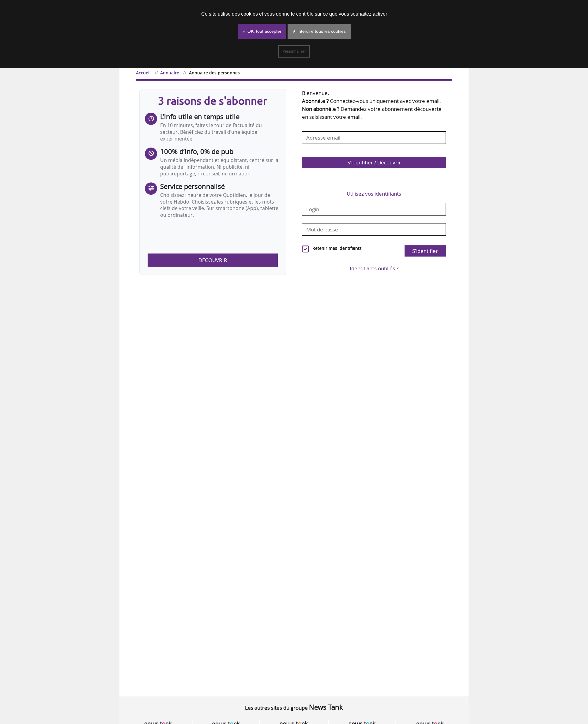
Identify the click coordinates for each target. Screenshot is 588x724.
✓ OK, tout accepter (262, 31)
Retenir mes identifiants (337, 248)
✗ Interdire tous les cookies (319, 31)
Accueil (143, 73)
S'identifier (425, 250)
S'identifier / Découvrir (374, 162)
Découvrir (212, 260)
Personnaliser (294, 51)
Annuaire (169, 73)
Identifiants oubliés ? (374, 268)
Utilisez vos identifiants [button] (374, 193)
